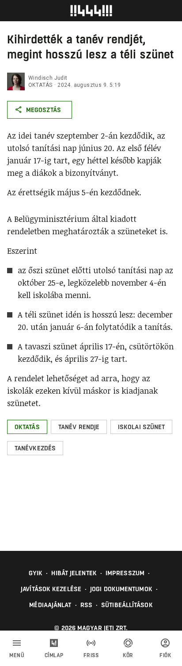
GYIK (35, 573)
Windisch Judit (48, 78)
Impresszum (125, 573)
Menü (16, 655)
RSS (86, 604)
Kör (128, 655)
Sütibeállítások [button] (127, 604)
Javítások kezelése (51, 588)
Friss (91, 655)
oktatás (40, 85)
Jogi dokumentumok (121, 588)
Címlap (54, 655)
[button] (27, 427)
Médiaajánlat (50, 604)
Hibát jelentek (73, 573)
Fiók (165, 655)
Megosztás (43, 109)
